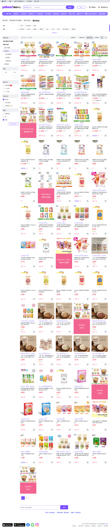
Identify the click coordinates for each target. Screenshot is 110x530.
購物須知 (87, 526)
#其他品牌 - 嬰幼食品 (63, 512)
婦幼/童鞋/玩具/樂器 (8, 41)
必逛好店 (64, 14)
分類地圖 (105, 526)
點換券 (16, 14)
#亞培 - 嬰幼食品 (50, 512)
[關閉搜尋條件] (31, 7)
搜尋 (64, 507)
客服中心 (74, 526)
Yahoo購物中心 (11, 7)
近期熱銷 (96, 37)
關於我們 (81, 526)
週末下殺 (72, 14)
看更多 (79, 14)
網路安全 (94, 526)
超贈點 (103, 14)
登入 (81, 7)
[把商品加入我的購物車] (34, 70)
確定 (14, 76)
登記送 (24, 14)
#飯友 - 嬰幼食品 (76, 512)
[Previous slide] (21, 49)
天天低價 (48, 14)
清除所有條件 (13, 124)
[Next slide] (35, 49)
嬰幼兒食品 (6, 44)
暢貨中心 (32, 14)
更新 (106, 523)
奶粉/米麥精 (7, 48)
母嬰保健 (6, 64)
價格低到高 (82, 37)
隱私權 (99, 526)
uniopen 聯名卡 (92, 14)
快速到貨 (40, 14)
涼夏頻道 (56, 14)
